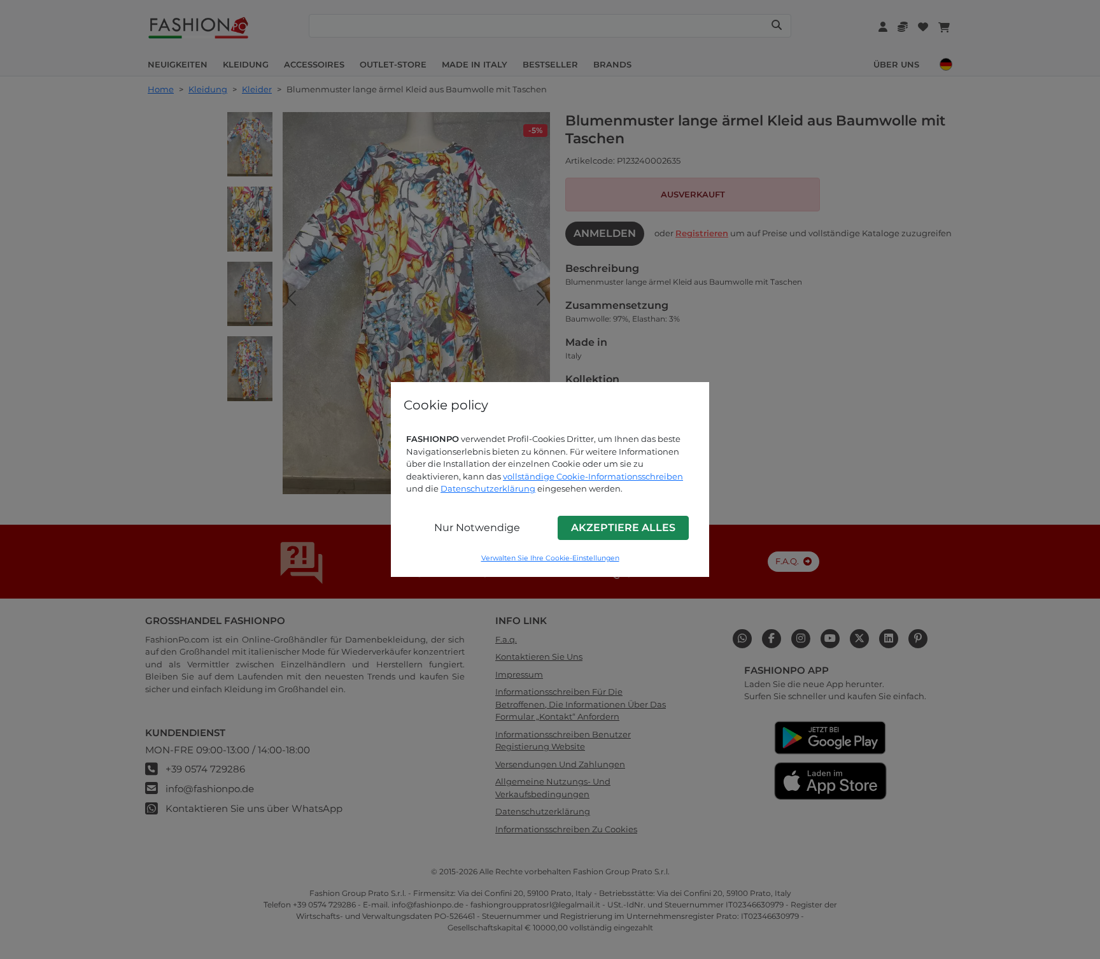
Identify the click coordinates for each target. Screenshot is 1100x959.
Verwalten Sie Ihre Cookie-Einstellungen (550, 558)
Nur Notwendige (477, 528)
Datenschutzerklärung (488, 488)
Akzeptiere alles (623, 528)
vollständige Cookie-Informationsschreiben (593, 476)
